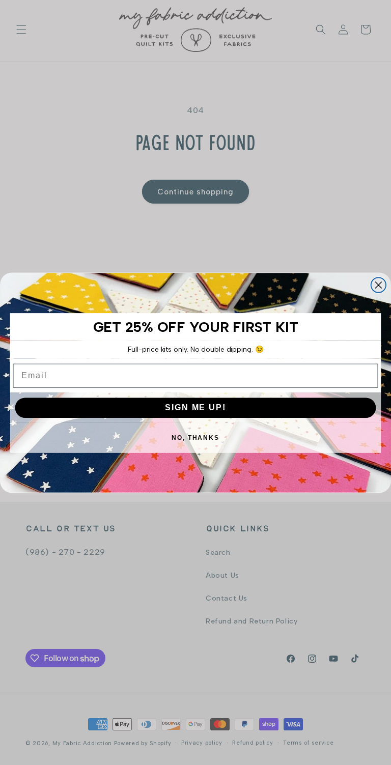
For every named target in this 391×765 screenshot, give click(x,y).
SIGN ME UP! (195, 407)
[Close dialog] (378, 285)
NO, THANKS (195, 437)
